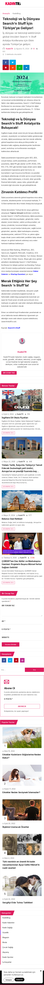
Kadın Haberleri (8, 923)
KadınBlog (6, 918)
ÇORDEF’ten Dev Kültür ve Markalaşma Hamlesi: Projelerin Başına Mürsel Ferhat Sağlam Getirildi (22, 564)
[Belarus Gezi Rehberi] (22, 501)
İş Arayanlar (6, 962)
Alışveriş (5, 952)
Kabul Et (19, 979)
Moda (4, 942)
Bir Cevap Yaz (9, 373)
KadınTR (9, 49)
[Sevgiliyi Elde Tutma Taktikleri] (22, 885)
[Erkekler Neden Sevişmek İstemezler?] (22, 775)
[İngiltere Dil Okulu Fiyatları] (22, 400)
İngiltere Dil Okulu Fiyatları (15, 417)
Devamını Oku (8, 433)
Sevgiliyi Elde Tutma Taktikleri (17, 902)
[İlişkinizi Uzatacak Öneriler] (22, 810)
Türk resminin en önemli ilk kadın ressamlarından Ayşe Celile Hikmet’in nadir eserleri (21, 864)
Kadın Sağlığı (7, 928)
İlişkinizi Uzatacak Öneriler (15, 827)
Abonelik (22, 706)
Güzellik (5, 932)
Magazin (5, 937)
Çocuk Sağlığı (7, 947)
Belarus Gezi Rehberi (12, 519)
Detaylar (9, 980)
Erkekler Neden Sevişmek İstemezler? (21, 792)
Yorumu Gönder (10, 644)
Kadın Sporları (7, 957)
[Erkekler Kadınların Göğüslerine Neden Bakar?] (22, 737)
